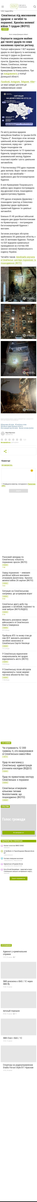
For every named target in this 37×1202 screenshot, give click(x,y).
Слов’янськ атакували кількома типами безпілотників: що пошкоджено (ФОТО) (14, 793)
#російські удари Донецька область (12, 426)
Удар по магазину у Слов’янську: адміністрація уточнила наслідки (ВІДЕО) (17, 765)
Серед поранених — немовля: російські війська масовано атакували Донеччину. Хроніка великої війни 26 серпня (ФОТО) (17, 576)
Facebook (5, 81)
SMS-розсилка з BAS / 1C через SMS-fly (18, 982)
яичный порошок (11, 1011)
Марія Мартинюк (10, 433)
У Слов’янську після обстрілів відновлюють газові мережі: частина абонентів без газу (16, 672)
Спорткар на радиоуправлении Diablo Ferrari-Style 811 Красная (18, 1066)
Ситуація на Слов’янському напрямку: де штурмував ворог (17, 592)
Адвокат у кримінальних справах (15, 952)
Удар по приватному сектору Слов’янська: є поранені (18, 778)
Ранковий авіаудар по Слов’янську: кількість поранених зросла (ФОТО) (14, 559)
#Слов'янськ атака (20, 424)
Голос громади (13, 819)
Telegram (25, 81)
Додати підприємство (18, 878)
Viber (32, 81)
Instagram (15, 81)
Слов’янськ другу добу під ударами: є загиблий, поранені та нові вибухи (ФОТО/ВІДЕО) (18, 607)
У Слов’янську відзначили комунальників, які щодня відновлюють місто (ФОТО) (15, 656)
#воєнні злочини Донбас (26, 428)
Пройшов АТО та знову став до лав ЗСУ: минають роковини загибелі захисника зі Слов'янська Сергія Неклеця (17, 639)
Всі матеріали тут (18, 833)
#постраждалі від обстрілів (9, 428)
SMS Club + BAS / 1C (12, 1038)
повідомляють (10, 73)
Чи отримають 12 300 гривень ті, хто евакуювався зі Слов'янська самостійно (17, 750)
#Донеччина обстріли (7, 424)
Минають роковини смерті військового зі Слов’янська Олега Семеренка (15, 622)
